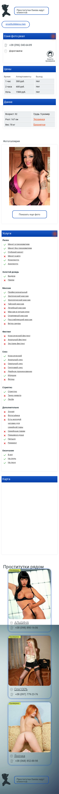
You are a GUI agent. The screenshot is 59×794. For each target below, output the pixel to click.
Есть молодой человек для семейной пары (15, 423)
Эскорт (11, 411)
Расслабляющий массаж (20, 319)
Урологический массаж (19, 300)
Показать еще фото (29, 214)
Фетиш (11, 379)
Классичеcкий (15, 356)
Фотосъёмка (14, 415)
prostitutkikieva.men (16, 24)
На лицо (12, 462)
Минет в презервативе (19, 244)
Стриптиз (12, 391)
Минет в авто (14, 256)
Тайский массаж (16, 304)
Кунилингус (13, 260)
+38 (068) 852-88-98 (26, 760)
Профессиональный (17, 292)
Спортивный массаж (18, 315)
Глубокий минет (15, 252)
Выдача (11, 276)
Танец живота (14, 395)
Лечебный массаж (17, 308)
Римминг (12, 443)
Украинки (39, 119)
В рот (10, 454)
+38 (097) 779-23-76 (26, 694)
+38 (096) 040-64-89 (20, 45)
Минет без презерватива (20, 248)
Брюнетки (39, 124)
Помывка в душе (16, 435)
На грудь (12, 458)
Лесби (11, 399)
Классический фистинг (19, 335)
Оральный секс (15, 363)
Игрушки (12, 375)
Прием (11, 280)
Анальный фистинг (17, 339)
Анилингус (13, 264)
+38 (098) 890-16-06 (26, 627)
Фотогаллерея (11, 141)
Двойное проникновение (20, 371)
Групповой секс (15, 367)
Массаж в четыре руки (18, 312)
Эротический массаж (18, 296)
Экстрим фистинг (16, 343)
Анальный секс (15, 359)
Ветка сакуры (14, 323)
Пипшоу (12, 439)
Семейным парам (16, 431)
